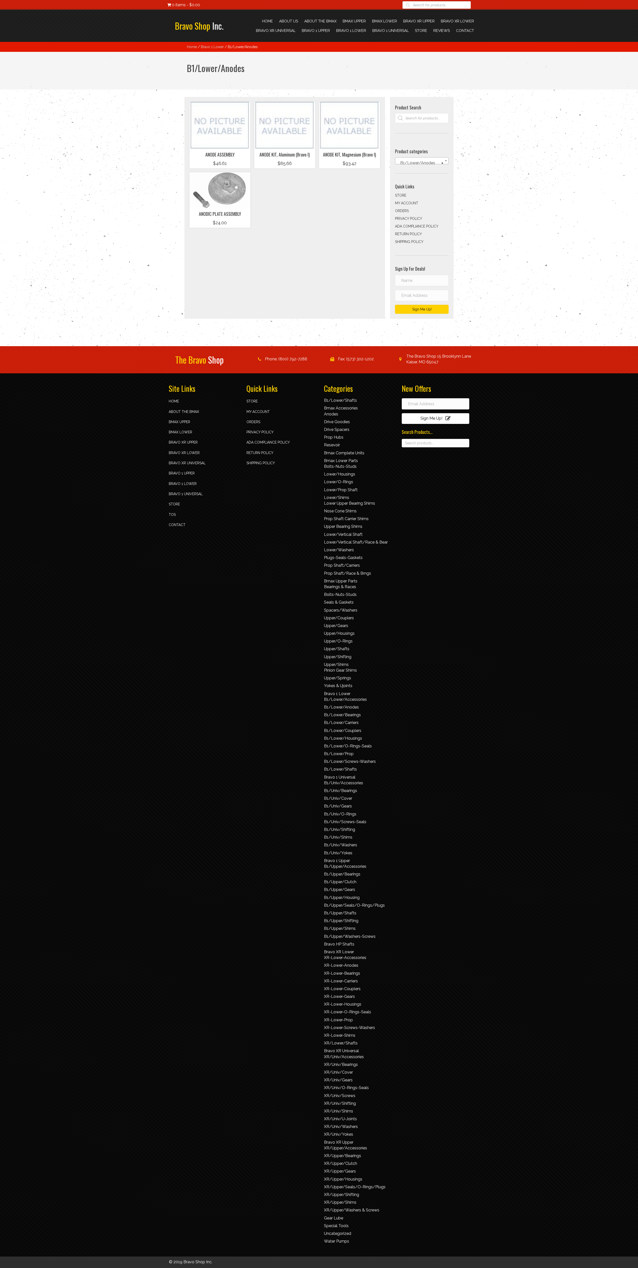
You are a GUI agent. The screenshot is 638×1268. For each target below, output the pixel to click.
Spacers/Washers (340, 610)
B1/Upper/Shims (340, 928)
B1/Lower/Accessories (345, 699)
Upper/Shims (336, 664)
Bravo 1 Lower (212, 47)
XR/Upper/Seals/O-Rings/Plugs (355, 1187)
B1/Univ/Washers (340, 845)
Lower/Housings (339, 474)
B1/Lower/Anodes (341, 707)
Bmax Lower (180, 432)
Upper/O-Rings (338, 641)
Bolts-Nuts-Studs (340, 466)
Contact (177, 525)
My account (406, 203)
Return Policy (408, 234)
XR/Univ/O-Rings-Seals (346, 1087)
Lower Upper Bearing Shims (349, 503)
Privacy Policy (408, 219)
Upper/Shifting (337, 656)
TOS (172, 515)
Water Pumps (336, 1241)
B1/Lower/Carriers (341, 722)
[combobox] (422, 160)
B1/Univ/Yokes (338, 853)
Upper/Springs (337, 678)
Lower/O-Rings (338, 481)
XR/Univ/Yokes (338, 1134)
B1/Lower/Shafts (340, 400)
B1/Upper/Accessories (345, 866)
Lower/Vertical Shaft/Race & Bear (356, 542)
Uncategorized (337, 1233)
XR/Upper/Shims (340, 1202)
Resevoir (332, 445)
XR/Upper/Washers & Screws (351, 1210)
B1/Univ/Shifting (339, 829)
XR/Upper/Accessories (345, 1148)
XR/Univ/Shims (338, 1111)
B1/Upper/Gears (339, 889)
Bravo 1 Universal (186, 494)
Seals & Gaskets (339, 602)
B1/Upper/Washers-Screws (350, 936)
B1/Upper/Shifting (341, 920)
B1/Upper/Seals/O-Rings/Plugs (354, 905)
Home (192, 47)
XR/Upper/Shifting (341, 1194)
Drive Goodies (337, 421)
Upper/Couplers (339, 618)
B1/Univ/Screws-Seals (345, 821)
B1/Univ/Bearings (340, 790)
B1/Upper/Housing (342, 897)
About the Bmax (184, 412)
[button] (219, 142)
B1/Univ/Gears (338, 806)
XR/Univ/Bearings (341, 1064)
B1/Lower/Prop (339, 753)
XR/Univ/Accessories (344, 1056)
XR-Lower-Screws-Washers (349, 1027)
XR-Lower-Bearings (342, 973)
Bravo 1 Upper (182, 473)
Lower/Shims (336, 497)
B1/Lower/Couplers (342, 730)
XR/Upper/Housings (343, 1179)
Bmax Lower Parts (341, 460)
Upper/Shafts (336, 648)
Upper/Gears (336, 625)
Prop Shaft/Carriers (342, 565)
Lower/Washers (339, 550)
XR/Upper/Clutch (340, 1163)
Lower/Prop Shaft (341, 489)
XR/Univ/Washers (341, 1126)
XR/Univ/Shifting (340, 1103)
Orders (402, 211)
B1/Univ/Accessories (343, 783)
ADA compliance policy (416, 226)
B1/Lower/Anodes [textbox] (420, 162)
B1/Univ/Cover (338, 798)
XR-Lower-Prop (338, 1020)
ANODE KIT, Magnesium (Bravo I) (349, 154)
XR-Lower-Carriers (341, 981)
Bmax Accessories (341, 408)
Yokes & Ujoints (338, 685)
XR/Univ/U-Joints (340, 1118)
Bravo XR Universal (187, 463)
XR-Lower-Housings (342, 1004)
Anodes (331, 414)
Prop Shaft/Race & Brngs (347, 573)
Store (400, 195)
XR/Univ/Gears (338, 1080)
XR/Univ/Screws (339, 1095)
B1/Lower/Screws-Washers (350, 761)
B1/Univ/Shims (338, 837)
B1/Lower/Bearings (342, 715)
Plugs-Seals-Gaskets (343, 557)
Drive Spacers (336, 429)
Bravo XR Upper (183, 442)
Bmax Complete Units (344, 453)
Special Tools (336, 1225)
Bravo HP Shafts (339, 944)
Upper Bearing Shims (343, 526)
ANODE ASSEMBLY (220, 154)
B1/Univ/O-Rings (340, 814)
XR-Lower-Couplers (342, 988)
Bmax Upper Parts (340, 581)
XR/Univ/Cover (338, 1072)
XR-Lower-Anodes (341, 965)
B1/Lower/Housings (343, 738)
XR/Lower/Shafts (341, 1043)
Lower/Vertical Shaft (343, 534)
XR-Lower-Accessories (345, 957)
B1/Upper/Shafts (340, 913)
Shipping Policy (409, 242)
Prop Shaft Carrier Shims (346, 518)
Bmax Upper (179, 422)
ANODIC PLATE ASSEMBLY (220, 214)
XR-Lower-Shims (339, 1035)
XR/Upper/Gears (340, 1171)
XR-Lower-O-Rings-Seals (347, 1012)
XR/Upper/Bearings (342, 1155)
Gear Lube (333, 1218)
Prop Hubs (333, 437)
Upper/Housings (339, 633)
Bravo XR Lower (184, 453)
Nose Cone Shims (340, 511)
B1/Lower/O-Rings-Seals (348, 746)
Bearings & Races (340, 586)
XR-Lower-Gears (339, 996)
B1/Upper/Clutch (340, 881)
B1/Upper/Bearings (342, 874)
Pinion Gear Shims (340, 670)
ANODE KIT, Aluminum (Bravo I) (284, 154)
